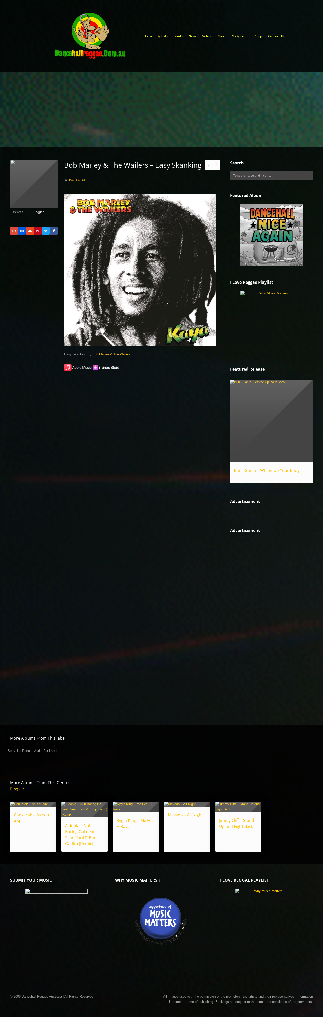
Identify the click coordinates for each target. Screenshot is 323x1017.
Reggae (38, 212)
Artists (163, 36)
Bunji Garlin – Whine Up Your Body (267, 470)
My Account (240, 36)
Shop (258, 36)
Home (148, 36)
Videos (206, 36)
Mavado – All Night (185, 815)
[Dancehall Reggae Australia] (89, 37)
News (192, 36)
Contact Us (276, 36)
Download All (77, 180)
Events (178, 36)
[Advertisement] (161, 109)
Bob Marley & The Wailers (111, 354)
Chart (222, 36)
